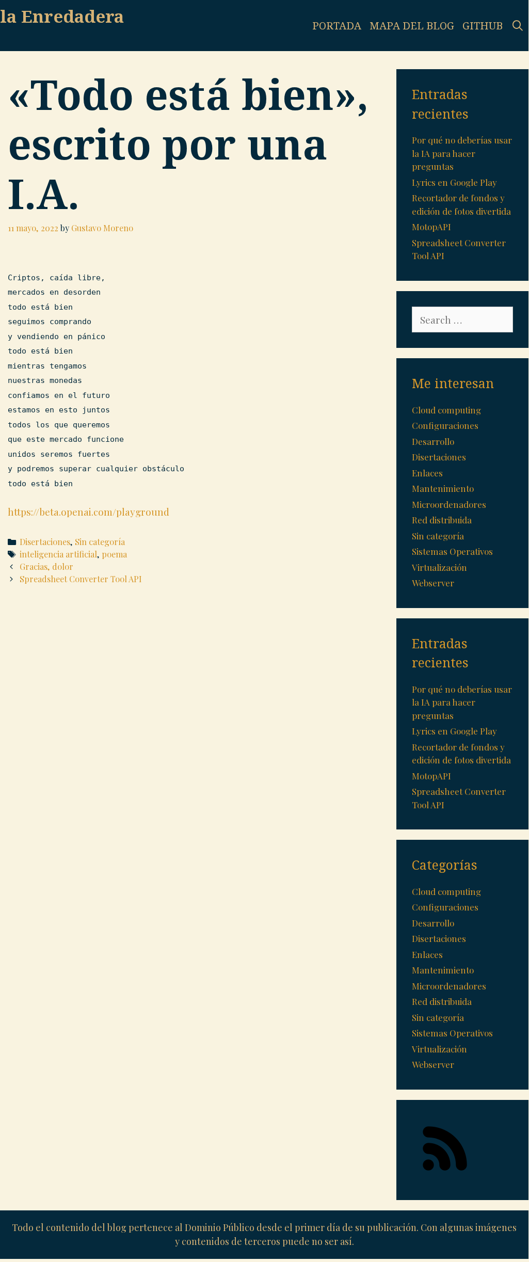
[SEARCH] (517, 25)
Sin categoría (100, 541)
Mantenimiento (443, 488)
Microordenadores (449, 504)
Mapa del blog (412, 26)
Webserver (433, 582)
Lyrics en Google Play (454, 182)
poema (114, 554)
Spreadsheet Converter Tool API (81, 578)
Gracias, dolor (46, 566)
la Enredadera (62, 16)
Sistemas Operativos (452, 551)
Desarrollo (433, 441)
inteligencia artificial (58, 554)
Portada (336, 26)
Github (482, 26)
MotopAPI (431, 226)
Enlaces (427, 472)
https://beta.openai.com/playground (88, 511)
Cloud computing (446, 410)
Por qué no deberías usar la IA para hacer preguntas (462, 153)
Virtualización (439, 567)
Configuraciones (445, 425)
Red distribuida (442, 519)
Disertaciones (45, 541)
